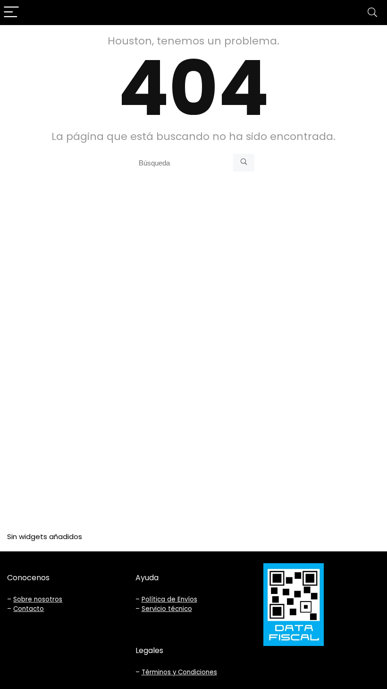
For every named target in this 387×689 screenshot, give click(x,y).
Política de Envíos (169, 599)
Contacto (28, 608)
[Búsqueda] (243, 163)
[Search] (372, 12)
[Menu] (11, 12)
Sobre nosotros (37, 599)
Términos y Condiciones (179, 672)
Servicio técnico (167, 608)
